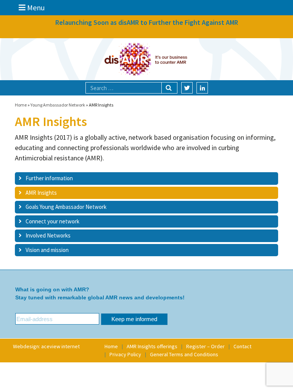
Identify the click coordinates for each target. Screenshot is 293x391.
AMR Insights (41, 192)
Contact (242, 346)
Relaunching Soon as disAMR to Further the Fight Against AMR (146, 22)
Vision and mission (47, 250)
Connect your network (52, 221)
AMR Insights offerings (152, 346)
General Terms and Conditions (184, 354)
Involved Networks (48, 235)
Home (21, 105)
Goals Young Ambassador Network (66, 206)
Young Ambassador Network (58, 105)
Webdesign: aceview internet (46, 346)
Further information (49, 178)
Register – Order (205, 346)
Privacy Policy (125, 354)
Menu (35, 7)
